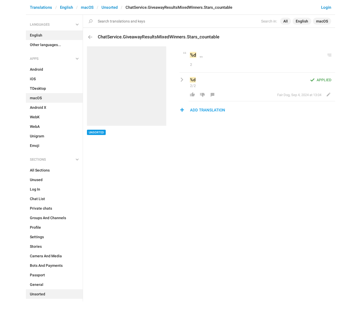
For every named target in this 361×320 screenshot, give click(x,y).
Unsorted (109, 7)
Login (326, 7)
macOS (87, 7)
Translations (41, 7)
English (66, 7)
